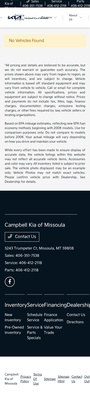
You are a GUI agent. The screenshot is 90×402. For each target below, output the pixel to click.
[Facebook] (10, 282)
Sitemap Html (64, 379)
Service (35, 305)
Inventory (16, 305)
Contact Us (25, 236)
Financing (55, 305)
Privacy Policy (25, 379)
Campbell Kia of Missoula (11, 379)
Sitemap (50, 379)
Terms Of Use (37, 379)
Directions (75, 322)
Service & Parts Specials (34, 332)
